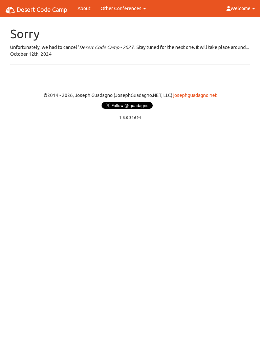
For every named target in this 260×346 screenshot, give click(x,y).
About (84, 8)
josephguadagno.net (195, 95)
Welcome (241, 8)
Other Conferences (122, 8)
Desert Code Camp (41, 9)
